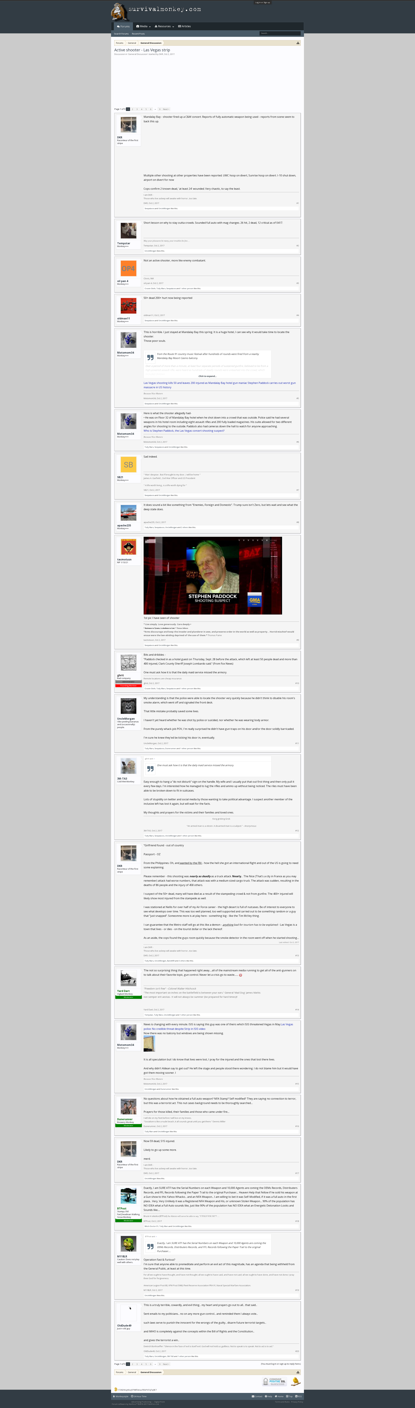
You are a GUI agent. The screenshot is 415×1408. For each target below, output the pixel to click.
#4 (297, 315)
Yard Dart (148, 1009)
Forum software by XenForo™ (135, 1404)
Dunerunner (170, 748)
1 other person (186, 288)
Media (143, 26)
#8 (297, 522)
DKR (161, 54)
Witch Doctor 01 (151, 1226)
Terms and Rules (282, 1402)
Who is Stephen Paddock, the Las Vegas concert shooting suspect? (184, 430)
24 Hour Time (140, 1396)
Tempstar (123, 243)
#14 (297, 1009)
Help (269, 1396)
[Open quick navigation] (298, 42)
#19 (297, 1290)
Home (280, 1396)
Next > (166, 109)
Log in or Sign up (262, 2)
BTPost (147, 1221)
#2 (297, 245)
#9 (297, 640)
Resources (164, 26)
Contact (258, 1396)
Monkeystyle (121, 1396)
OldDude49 (124, 1325)
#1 (297, 203)
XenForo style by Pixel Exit (172, 1404)
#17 (297, 1173)
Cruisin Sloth (150, 288)
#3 (297, 283)
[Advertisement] (207, 80)
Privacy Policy (297, 1402)
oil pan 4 (122, 281)
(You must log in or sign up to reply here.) (281, 1363)
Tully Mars (160, 288)
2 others (184, 527)
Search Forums (121, 33)
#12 (297, 830)
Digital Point (159, 1402)
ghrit (146, 683)
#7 (297, 490)
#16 (297, 1126)
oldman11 (123, 318)
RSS (299, 1396)
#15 (297, 1083)
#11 (297, 743)
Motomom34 (125, 352)
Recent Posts (138, 33)
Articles (186, 26)
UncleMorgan (164, 208)
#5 (297, 398)
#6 (297, 442)
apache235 (124, 525)
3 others (182, 961)
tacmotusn (124, 559)
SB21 (120, 477)
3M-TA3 (122, 778)
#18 (297, 1221)
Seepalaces (149, 208)
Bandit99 (171, 961)
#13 (297, 955)
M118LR (122, 1256)
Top (290, 1396)
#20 (297, 1351)
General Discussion (138, 54)
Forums (125, 26)
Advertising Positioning (141, 1402)
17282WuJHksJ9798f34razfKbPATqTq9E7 (137, 1389)
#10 (297, 683)
